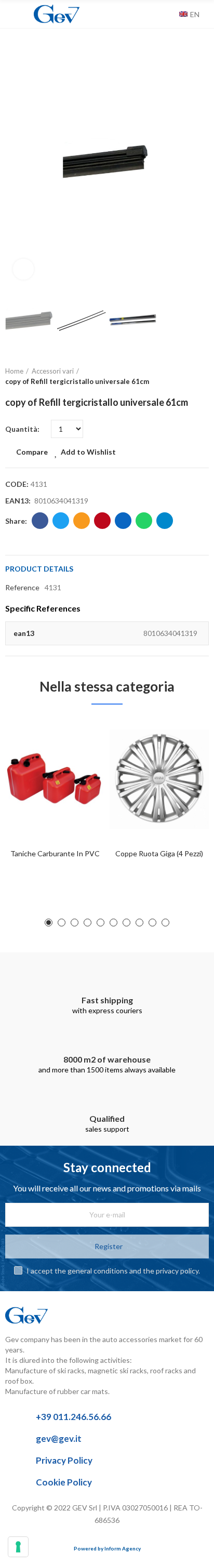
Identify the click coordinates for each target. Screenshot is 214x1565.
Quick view (78, 777)
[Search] (169, 14)
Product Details (39, 568)
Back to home (188, 377)
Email (81, 520)
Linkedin (123, 520)
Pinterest (102, 520)
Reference (22, 587)
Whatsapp (144, 520)
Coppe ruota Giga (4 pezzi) (159, 853)
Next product (201, 377)
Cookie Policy (64, 1482)
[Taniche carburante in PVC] (54, 779)
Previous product (175, 377)
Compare (32, 451)
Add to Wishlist (88, 451)
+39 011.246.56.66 (73, 1416)
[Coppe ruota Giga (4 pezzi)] (159, 779)
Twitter (60, 520)
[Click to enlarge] (23, 269)
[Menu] (10, 14)
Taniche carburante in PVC (55, 853)
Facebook (40, 520)
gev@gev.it (59, 1438)
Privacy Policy (64, 1460)
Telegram (164, 520)
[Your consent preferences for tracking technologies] (18, 1547)
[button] (15, 161)
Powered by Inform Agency (107, 1548)
